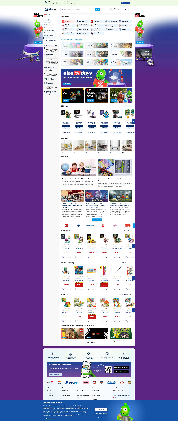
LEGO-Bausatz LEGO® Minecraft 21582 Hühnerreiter (130, 123)
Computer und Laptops (51, 24)
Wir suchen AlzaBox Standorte (96, 398)
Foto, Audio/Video (50, 30)
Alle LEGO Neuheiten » (127, 106)
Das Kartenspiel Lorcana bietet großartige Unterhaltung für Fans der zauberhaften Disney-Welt (95, 205)
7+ (86, 152)
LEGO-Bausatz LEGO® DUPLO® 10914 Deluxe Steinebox (66, 311)
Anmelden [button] (115, 9)
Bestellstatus (65, 390)
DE (115, 397)
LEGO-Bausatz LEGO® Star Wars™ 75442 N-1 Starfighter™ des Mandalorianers (79, 123)
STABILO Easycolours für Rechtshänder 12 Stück (130, 279)
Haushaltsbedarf (49, 35)
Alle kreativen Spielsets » (127, 262)
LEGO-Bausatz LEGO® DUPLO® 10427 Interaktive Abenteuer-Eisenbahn (79, 311)
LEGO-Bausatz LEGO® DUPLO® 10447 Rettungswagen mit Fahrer (130, 311)
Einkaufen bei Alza (66, 395)
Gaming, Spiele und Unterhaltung (50, 27)
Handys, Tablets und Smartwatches (50, 20)
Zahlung (49, 393)
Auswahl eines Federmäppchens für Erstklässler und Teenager (113, 180)
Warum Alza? (80, 390)
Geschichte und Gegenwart (83, 395)
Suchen (97, 9)
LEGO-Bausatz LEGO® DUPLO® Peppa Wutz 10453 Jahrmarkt (117, 311)
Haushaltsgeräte (49, 32)
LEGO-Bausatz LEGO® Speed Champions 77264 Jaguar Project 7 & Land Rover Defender (117, 123)
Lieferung (49, 390)
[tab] (72, 45)
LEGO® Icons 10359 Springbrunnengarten (117, 247)
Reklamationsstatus (66, 393)
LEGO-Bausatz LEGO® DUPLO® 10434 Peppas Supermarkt (91, 311)
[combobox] (77, 9)
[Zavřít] (132, 3)
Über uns (79, 398)
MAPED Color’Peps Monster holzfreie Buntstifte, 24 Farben (79, 279)
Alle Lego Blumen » (128, 230)
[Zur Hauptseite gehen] (50, 9)
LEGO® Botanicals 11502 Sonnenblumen (91, 247)
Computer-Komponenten (51, 16)
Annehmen (101, 409)
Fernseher (48, 22)
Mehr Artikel (130, 326)
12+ (98, 152)
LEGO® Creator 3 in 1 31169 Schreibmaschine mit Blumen (130, 247)
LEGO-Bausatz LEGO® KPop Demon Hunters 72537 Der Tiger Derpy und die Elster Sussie (104, 123)
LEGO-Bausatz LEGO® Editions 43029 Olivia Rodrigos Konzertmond (91, 123)
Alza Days (48, 14)
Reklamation (50, 395)
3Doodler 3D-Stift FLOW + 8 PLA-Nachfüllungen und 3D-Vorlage (66, 279)
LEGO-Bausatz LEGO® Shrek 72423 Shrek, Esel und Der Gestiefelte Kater (66, 123)
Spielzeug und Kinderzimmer (52, 37)
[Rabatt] (75, 267)
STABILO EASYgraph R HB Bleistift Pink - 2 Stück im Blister (104, 279)
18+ (123, 152)
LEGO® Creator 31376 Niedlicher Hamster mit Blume (78, 247)
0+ (62, 152)
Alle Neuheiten (96, 219)
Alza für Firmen (95, 390)
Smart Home (48, 42)
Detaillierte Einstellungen (101, 413)
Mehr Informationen (50, 418)
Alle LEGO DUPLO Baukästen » (125, 294)
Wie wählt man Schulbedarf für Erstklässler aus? (75, 179)
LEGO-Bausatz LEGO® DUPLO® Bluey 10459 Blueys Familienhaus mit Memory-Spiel (104, 311)
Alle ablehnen (101, 417)
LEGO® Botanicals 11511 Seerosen (66, 247)
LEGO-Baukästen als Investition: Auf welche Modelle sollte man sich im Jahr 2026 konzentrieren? (72, 205)
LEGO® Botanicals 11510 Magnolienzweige (104, 247)
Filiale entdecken (125, 2)
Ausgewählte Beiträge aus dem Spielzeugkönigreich (77, 326)
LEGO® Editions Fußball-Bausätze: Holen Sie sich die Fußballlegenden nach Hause (120, 204)
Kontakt (79, 393)
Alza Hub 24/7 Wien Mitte (52, 400)
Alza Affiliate (95, 393)
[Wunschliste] (125, 9)
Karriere (79, 400)
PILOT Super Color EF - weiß (117, 279)
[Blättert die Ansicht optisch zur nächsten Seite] (133, 121)
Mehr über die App (54, 374)
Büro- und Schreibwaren (51, 40)
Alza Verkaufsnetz (51, 398)
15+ (111, 152)
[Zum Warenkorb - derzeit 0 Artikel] (132, 9)
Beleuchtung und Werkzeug (51, 45)
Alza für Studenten (96, 395)
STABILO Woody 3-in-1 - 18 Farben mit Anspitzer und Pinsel (91, 279)
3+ (74, 152)
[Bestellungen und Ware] (122, 9)
